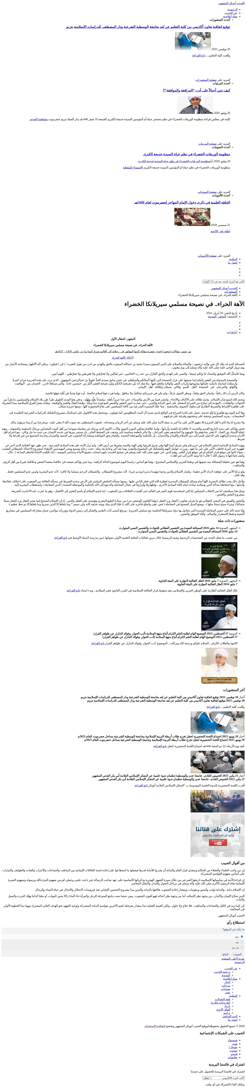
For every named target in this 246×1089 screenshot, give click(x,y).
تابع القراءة (198, 55)
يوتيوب (233, 1050)
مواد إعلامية (230, 16)
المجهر (222, 316)
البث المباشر (229, 1016)
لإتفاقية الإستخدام (155, 1026)
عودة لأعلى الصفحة (233, 958)
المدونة (212, 316)
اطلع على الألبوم (220, 231)
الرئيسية (232, 9)
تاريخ (227, 1006)
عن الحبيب (231, 12)
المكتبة (233, 259)
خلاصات (232, 1057)
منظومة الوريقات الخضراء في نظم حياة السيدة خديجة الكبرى (186, 154)
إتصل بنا (232, 262)
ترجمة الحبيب (222, 971)
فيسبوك (232, 1040)
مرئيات (226, 985)
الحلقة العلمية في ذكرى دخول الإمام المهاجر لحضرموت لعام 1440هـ (182, 202)
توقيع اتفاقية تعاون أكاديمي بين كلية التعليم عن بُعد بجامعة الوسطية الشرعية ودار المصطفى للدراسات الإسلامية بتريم (148, 27)
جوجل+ (233, 1047)
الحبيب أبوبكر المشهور (231, 3)
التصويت (237, 954)
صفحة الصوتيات (207, 191)
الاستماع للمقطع (133, 167)
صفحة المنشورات (206, 79)
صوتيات (225, 988)
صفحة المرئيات (207, 143)
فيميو (234, 1053)
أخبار (227, 982)
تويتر (234, 1043)
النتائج (225, 954)
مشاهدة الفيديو (39, 119)
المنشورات (230, 291)
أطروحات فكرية (220, 1002)
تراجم (226, 1012)
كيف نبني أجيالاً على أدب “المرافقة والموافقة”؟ (196, 90)
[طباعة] (232, 332)
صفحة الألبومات (207, 255)
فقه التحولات (222, 999)
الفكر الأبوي (223, 1009)
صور (227, 992)
